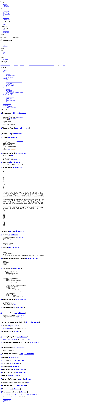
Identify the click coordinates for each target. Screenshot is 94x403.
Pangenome (3, 63)
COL (6, 63)
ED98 (54, 63)
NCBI (12, 155)
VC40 (64, 65)
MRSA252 (22, 65)
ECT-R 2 (48, 63)
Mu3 (37, 65)
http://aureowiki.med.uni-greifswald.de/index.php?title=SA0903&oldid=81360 (23, 394)
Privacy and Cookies (7, 399)
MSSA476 (31, 65)
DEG (9, 149)
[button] (1, 8)
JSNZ (27, 63)
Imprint (4, 401)
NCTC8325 (12, 63)
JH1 (3, 65)
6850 (42, 63)
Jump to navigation (4, 62)
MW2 (35, 65)
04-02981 (31, 63)
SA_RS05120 (20, 117)
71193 (44, 63)
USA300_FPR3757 (22, 63)
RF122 (41, 65)
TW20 (53, 65)
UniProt (14, 304)
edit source (21, 113)
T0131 (47, 65)
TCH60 (50, 65)
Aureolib (5, 344)
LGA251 (16, 65)
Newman (16, 63)
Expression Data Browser (10, 339)
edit (13, 113)
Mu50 (39, 65)
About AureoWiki (6, 400)
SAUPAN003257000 (13, 118)
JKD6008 (8, 65)
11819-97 (39, 63)
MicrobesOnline (16, 159)
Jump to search (11, 62)
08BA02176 (35, 63)
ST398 (44, 65)
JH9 (5, 65)
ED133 (51, 63)
